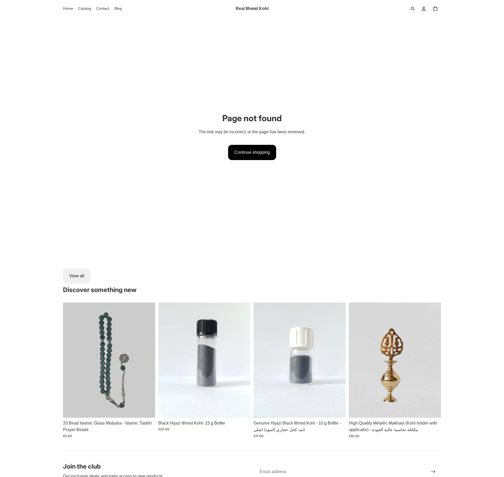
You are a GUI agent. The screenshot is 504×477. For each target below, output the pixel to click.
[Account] (423, 8)
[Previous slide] (71, 360)
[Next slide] (147, 360)
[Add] (242, 409)
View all (76, 276)
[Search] (412, 8)
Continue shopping (252, 152)
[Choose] (147, 409)
